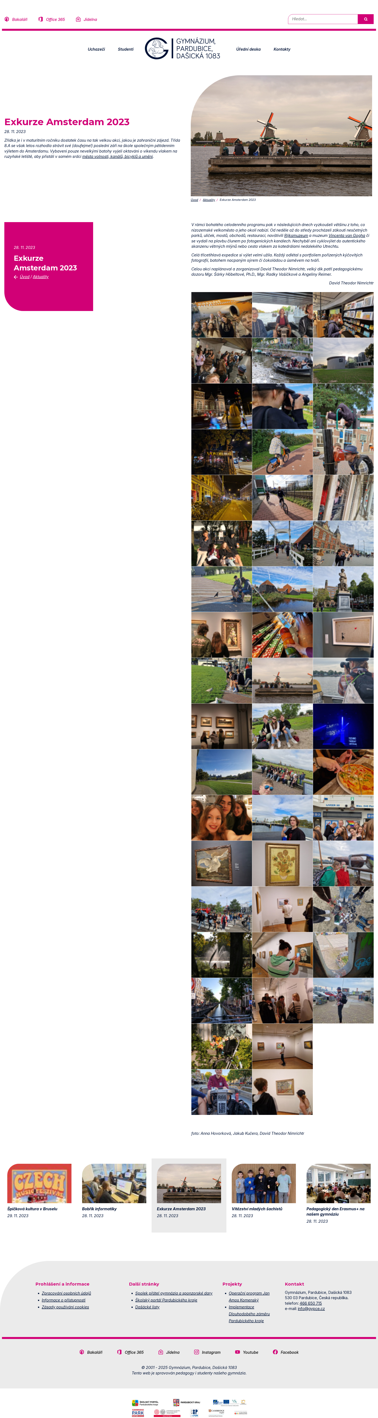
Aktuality (209, 200)
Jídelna (90, 19)
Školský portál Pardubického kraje (166, 1300)
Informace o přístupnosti (63, 1300)
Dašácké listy (147, 1307)
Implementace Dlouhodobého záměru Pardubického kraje (249, 1314)
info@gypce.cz (311, 1308)
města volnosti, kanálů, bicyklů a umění (117, 156)
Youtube (250, 1352)
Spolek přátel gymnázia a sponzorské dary (173, 1293)
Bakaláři (19, 19)
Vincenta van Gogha (347, 235)
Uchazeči (96, 49)
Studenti (125, 49)
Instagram (211, 1352)
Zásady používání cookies (65, 1307)
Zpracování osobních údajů (66, 1293)
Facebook (290, 1352)
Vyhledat (365, 19)
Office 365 (55, 19)
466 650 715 (311, 1303)
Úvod (194, 200)
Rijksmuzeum (296, 235)
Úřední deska (248, 49)
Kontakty (282, 49)
